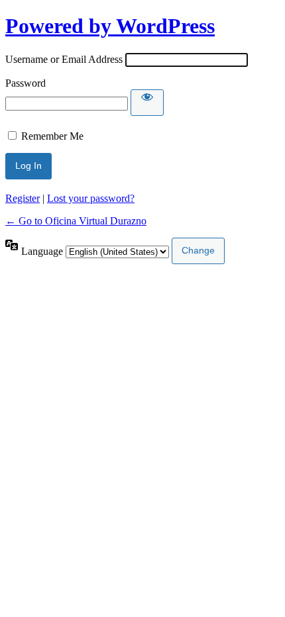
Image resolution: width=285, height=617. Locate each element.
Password (25, 83)
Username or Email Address (64, 59)
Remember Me (52, 136)
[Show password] (147, 102)
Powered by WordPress (110, 26)
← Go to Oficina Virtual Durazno (75, 220)
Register (22, 198)
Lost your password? (91, 198)
